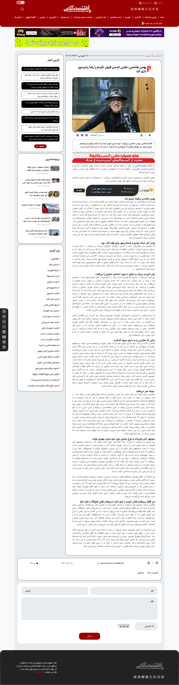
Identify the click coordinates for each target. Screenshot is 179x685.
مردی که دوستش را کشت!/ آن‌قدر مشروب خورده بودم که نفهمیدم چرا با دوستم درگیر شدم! (41, 138)
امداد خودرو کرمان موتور (48, 351)
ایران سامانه (39, 672)
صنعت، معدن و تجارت (82, 17)
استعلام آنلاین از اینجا (49, 345)
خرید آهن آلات (52, 299)
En (159, 3)
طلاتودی (55, 258)
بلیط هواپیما (53, 270)
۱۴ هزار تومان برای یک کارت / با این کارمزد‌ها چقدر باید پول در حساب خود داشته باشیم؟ (37, 220)
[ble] (132, 9)
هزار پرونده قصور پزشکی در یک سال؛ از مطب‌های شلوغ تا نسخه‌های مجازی (41, 76)
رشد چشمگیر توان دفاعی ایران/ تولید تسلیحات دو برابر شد (36, 232)
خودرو (128, 17)
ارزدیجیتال (65, 17)
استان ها (18, 17)
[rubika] (135, 9)
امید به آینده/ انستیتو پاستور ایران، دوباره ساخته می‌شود (41, 119)
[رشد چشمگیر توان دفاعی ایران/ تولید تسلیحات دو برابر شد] (53, 234)
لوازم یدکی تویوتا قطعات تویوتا (45, 374)
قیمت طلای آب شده (50, 339)
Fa (162, 3)
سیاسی (42, 17)
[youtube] (139, 9)
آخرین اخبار (53, 60)
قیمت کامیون (53, 293)
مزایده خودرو (53, 282)
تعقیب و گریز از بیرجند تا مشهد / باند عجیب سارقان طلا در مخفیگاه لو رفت (42, 95)
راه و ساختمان (115, 17)
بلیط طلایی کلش (51, 305)
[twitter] (146, 9)
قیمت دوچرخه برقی (50, 328)
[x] (4, 327)
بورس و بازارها (150, 17)
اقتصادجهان (31, 17)
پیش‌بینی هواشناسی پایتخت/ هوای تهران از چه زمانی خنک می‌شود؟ (42, 104)
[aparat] (157, 9)
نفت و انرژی (101, 17)
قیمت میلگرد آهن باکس (48, 356)
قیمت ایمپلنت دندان (49, 333)
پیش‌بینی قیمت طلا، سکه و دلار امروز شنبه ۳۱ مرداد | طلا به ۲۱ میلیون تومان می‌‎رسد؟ (42, 86)
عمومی (157, 55)
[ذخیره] (149, 135)
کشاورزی (53, 17)
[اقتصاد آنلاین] (77, 9)
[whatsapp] (149, 9)
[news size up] (77, 135)
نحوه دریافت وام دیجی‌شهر (47, 368)
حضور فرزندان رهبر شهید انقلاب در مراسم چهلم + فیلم (144, 23)
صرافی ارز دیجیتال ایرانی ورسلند (45, 380)
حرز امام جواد (53, 276)
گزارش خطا (66, 563)
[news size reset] (82, 135)
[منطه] (52, 32)
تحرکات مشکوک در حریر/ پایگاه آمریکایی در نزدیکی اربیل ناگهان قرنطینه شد (38, 169)
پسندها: (32, 563)
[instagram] (142, 9)
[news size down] (86, 135)
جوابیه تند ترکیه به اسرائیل (31, 205)
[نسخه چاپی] (141, 135)
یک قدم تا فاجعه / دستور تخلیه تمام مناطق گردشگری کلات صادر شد (43, 128)
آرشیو (41, 146)
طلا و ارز (137, 17)
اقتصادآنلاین (140, 165)
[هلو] (113, 158)
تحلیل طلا (54, 264)
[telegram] (153, 9)
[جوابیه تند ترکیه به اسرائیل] (50, 208)
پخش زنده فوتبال (51, 310)
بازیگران (140, 572)
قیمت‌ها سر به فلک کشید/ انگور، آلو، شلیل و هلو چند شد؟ (35, 194)
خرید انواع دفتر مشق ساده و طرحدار (43, 385)
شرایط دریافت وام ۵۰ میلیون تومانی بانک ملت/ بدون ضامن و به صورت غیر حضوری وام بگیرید (36, 181)
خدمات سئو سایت (50, 316)
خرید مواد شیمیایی (50, 322)
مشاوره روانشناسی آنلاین (48, 362)
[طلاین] (127, 32)
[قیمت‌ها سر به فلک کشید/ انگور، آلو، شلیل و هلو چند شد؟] (53, 195)
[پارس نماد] (52, 42)
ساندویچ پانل (53, 287)
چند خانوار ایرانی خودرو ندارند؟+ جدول (44, 111)
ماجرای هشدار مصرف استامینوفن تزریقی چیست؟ (41, 69)
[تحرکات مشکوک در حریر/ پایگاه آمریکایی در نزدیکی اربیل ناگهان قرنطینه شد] (54, 170)
